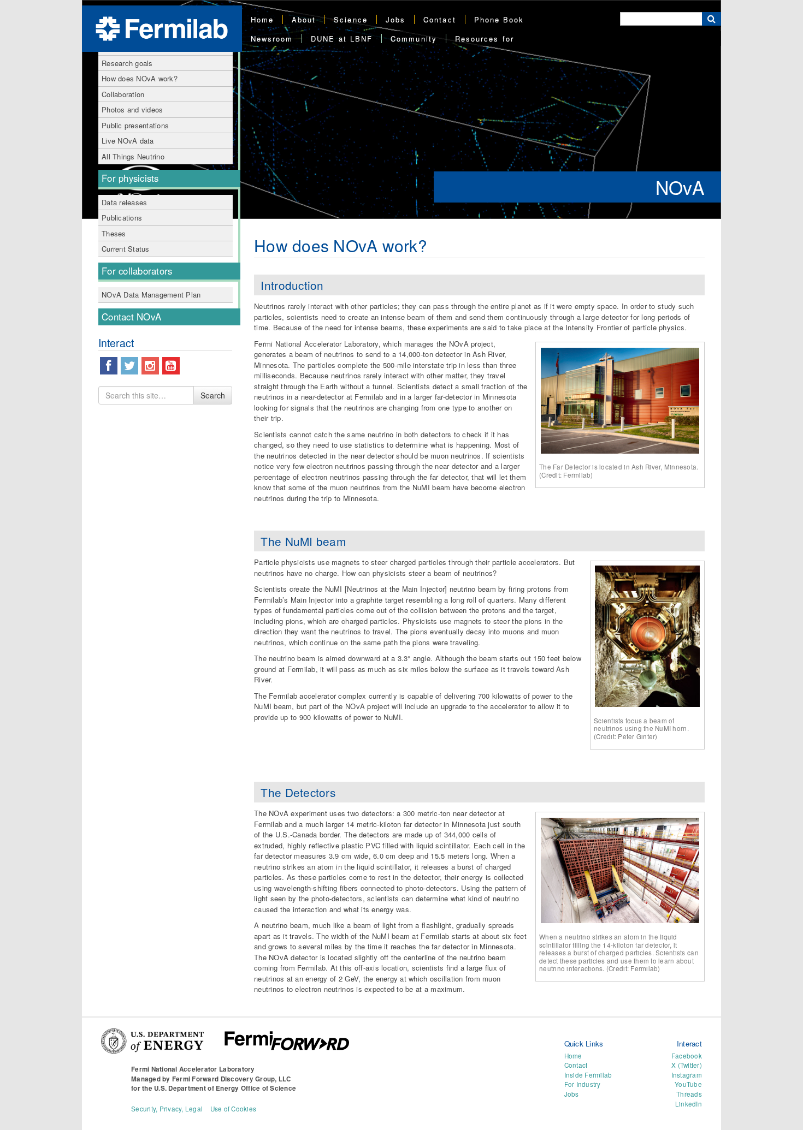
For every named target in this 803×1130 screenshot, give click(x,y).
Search (212, 395)
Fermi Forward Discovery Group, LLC (231, 1079)
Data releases (124, 202)
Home (262, 19)
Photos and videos (132, 109)
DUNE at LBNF (342, 38)
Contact (439, 19)
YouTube (688, 1084)
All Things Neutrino (133, 156)
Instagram (686, 1074)
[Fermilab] (162, 27)
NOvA (680, 187)
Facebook (686, 1055)
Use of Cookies (233, 1108)
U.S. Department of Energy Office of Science (225, 1088)
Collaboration (123, 94)
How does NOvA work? (140, 78)
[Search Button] (711, 19)
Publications (122, 217)
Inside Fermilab (588, 1074)
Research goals (127, 63)
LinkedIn (688, 1103)
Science (351, 19)
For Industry (582, 1084)
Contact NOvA (131, 316)
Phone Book (499, 19)
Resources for (484, 38)
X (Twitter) (686, 1065)
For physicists (130, 178)
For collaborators (137, 270)
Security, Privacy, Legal (167, 1108)
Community (414, 38)
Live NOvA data (128, 140)
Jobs (395, 19)
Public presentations (135, 125)
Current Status (126, 248)
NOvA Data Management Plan (151, 294)
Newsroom (272, 38)
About (304, 19)
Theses (114, 233)
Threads (689, 1094)
